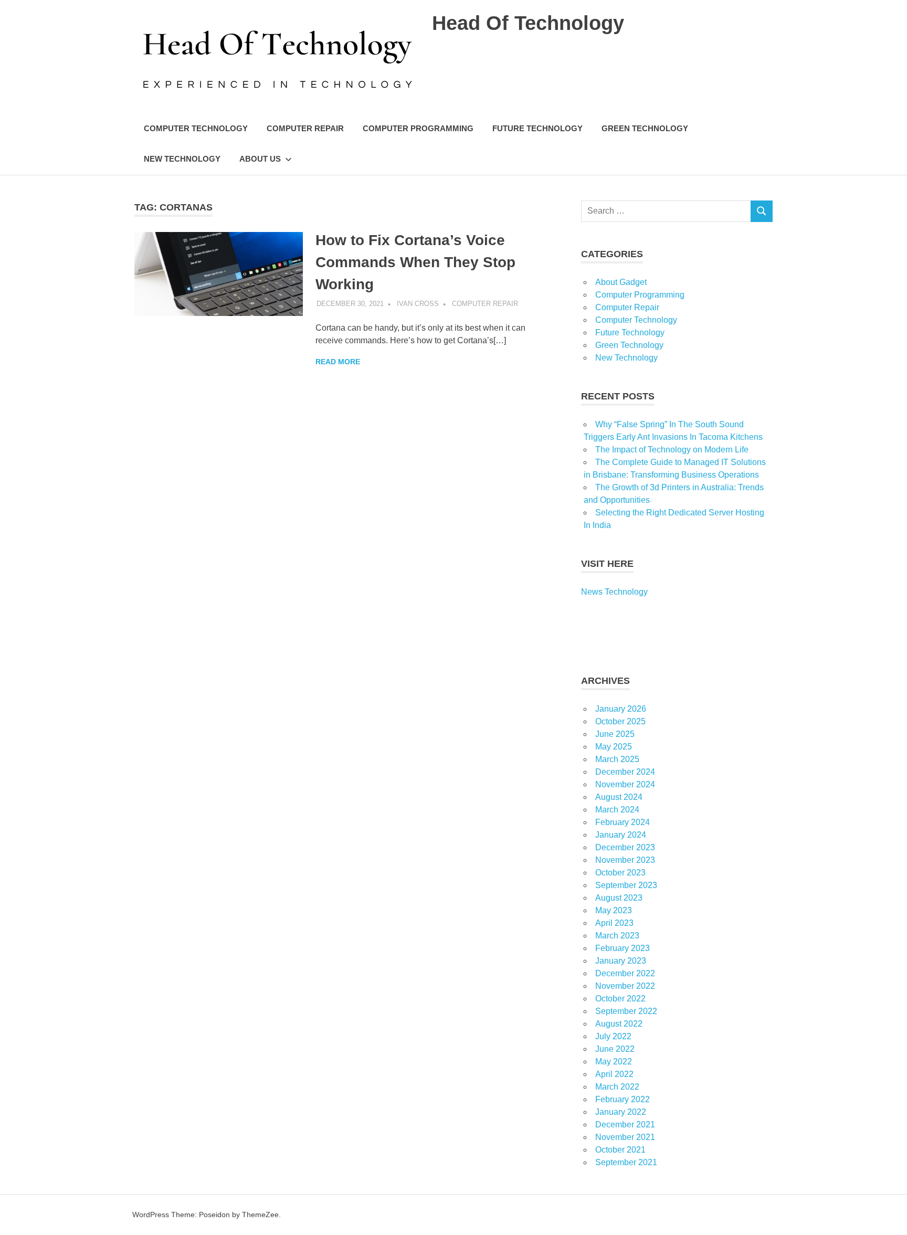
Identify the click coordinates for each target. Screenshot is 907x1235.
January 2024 (620, 834)
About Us (260, 158)
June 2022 (615, 1048)
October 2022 (620, 998)
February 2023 (622, 948)
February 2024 (622, 822)
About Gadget (621, 282)
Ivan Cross (418, 304)
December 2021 (625, 1124)
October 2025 (620, 721)
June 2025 (615, 734)
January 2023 (620, 960)
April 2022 (614, 1074)
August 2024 (618, 797)
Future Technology (537, 128)
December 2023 (625, 847)
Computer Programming (418, 128)
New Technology (182, 158)
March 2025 (617, 759)
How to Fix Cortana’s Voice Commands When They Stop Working (415, 262)
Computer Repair (305, 128)
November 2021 (625, 1137)
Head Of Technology (528, 23)
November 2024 (625, 784)
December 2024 (625, 771)
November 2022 (625, 985)
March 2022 (617, 1086)
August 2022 (618, 1023)
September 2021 (626, 1162)
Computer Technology (196, 128)
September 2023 (626, 885)
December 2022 (625, 973)
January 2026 (620, 708)
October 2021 (620, 1149)
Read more (337, 361)
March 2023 (617, 935)
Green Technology (645, 128)
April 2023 (614, 923)
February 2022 (622, 1099)
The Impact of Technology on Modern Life (671, 449)
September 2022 (626, 1011)
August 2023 (618, 897)
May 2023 (613, 910)
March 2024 (617, 809)
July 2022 (613, 1036)
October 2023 (620, 872)
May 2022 (613, 1061)
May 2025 (613, 746)
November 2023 (625, 860)
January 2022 (620, 1111)
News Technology (614, 591)
